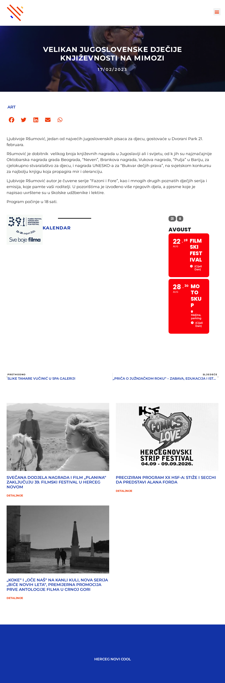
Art (11, 107)
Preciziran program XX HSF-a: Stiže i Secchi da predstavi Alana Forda (166, 480)
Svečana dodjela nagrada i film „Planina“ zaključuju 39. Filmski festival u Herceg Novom (56, 482)
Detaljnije (15, 495)
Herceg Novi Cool (112, 659)
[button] (217, 11)
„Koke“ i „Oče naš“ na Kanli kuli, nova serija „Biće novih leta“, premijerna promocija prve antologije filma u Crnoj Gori (57, 585)
